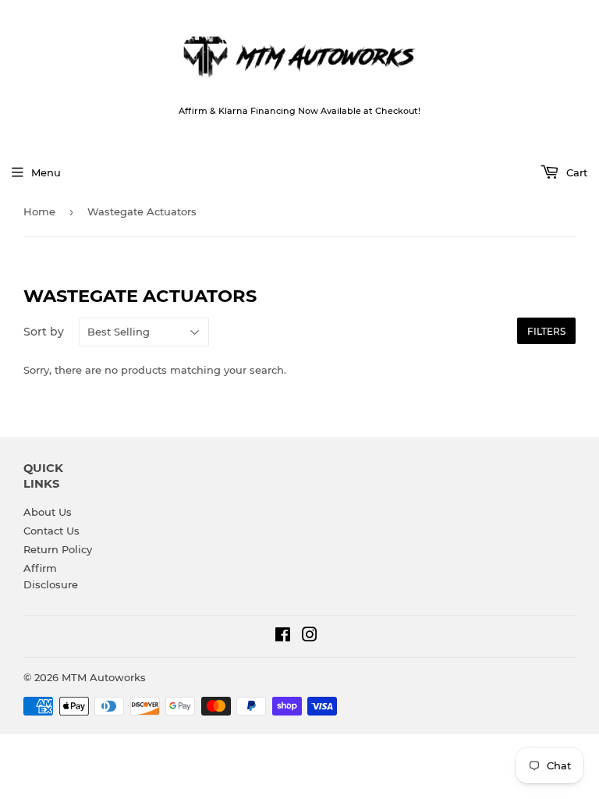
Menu (46, 172)
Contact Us (51, 530)
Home (39, 211)
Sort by (43, 332)
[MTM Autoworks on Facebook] (283, 636)
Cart (575, 172)
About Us (47, 512)
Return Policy (57, 549)
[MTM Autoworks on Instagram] (309, 636)
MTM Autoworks (104, 677)
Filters (546, 331)
